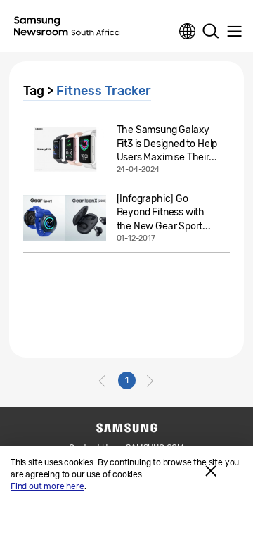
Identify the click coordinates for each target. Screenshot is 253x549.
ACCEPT (211, 471)
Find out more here (47, 486)
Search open (210, 31)
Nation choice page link (187, 31)
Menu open (234, 31)
